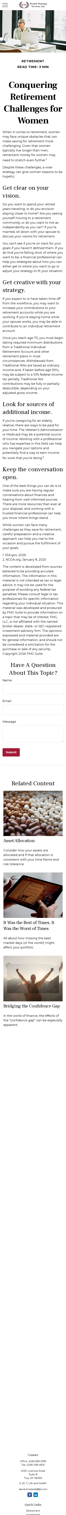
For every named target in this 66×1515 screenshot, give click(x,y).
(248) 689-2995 (37, 1461)
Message (9, 722)
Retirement (33, 1510)
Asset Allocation (19, 841)
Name (7, 680)
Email (7, 701)
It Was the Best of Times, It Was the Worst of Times (28, 925)
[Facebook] (29, 1494)
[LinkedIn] (35, 1494)
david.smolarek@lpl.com (33, 1489)
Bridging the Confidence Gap (31, 1006)
